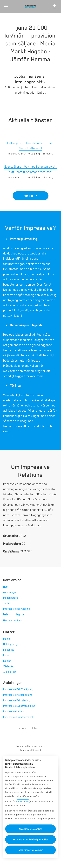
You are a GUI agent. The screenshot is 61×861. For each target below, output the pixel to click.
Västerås (8, 666)
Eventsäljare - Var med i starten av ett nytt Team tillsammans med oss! (30, 169)
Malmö (7, 638)
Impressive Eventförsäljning (19, 705)
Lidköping (8, 649)
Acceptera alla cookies (30, 829)
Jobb (6, 603)
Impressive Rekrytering (16, 608)
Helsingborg (10, 644)
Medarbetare (10, 597)
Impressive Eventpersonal (18, 717)
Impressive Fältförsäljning (18, 689)
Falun (6, 655)
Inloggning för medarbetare (30, 746)
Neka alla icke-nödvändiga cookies (30, 839)
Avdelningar (10, 592)
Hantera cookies (12, 620)
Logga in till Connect (30, 750)
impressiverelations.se (30, 728)
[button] (54, 6)
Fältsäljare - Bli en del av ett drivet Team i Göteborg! (30, 145)
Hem (5, 586)
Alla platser (9, 671)
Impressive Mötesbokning (18, 694)
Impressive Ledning (14, 711)
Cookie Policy (23, 801)
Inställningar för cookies (30, 850)
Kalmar (7, 660)
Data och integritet (14, 614)
